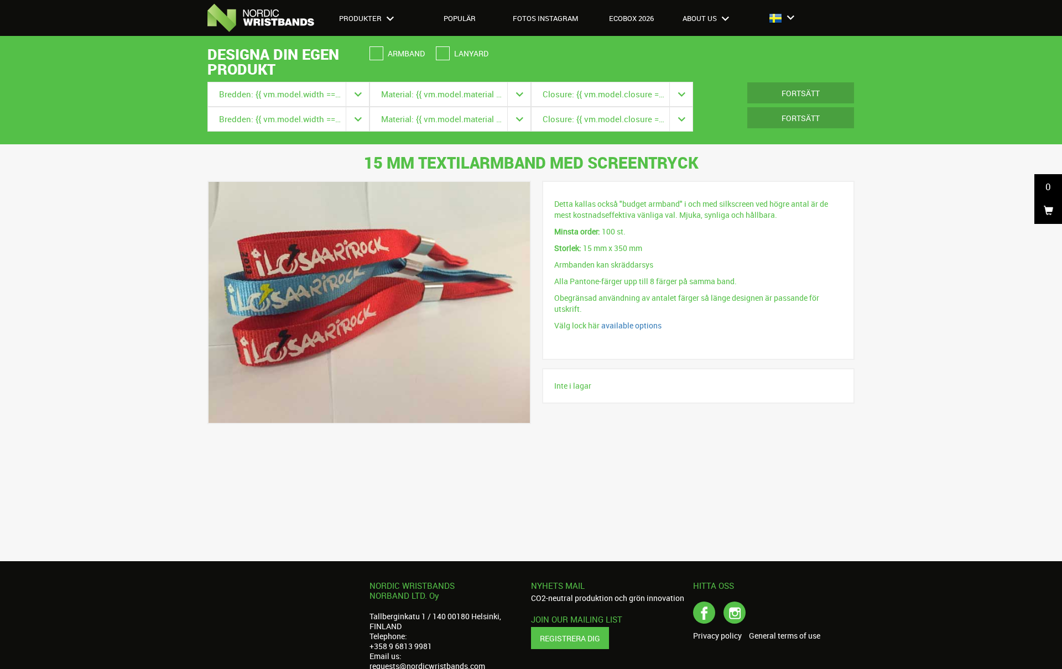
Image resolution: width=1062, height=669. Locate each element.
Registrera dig (570, 638)
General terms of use (784, 636)
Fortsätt (801, 93)
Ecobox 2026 (631, 18)
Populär (460, 18)
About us (701, 18)
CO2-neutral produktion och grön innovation (607, 598)
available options (631, 325)
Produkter (361, 18)
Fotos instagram (545, 18)
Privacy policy (717, 636)
